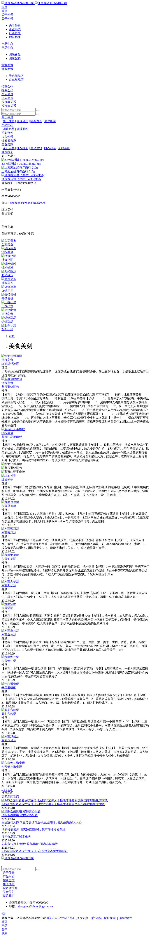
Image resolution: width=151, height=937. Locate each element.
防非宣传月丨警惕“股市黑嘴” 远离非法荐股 (29, 843)
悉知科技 (97, 918)
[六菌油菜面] (10, 555)
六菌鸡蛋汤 (8, 740)
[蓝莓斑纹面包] (11, 379)
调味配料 (22, 128)
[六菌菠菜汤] (10, 528)
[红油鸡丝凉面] (11, 355)
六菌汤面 (7, 607)
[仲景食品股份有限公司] (34, 3)
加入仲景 (7, 94)
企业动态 (22, 121)
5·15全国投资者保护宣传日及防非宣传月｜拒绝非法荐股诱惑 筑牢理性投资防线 (53, 804)
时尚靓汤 (50, 148)
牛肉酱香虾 (8, 687)
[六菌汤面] (8, 604)
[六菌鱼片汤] (10, 630)
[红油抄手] (8, 475)
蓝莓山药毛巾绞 (11, 437)
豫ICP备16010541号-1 (60, 918)
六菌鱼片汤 (8, 634)
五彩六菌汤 (8, 713)
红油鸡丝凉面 (10, 363)
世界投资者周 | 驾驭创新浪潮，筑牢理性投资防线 (33, 829)
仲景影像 (50, 121)
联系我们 (7, 152)
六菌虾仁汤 (8, 660)
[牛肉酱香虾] (10, 683)
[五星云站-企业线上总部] (3, 914)
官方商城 (7, 65)
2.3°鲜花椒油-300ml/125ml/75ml (21, 163)
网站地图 (125, 918)
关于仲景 (7, 14)
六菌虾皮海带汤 (11, 766)
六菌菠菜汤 (8, 532)
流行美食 (9, 148)
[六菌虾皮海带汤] (13, 762)
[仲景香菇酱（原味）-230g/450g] (22, 175)
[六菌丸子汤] (10, 581)
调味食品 (9, 128)
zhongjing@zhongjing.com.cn (27, 202)
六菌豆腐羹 (8, 505)
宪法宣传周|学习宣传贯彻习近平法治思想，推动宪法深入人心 (41, 822)
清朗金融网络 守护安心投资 (19, 815)
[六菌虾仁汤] (10, 657)
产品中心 (7, 43)
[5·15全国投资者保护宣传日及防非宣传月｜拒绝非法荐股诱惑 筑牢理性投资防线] (54, 800)
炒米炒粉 (36, 148)
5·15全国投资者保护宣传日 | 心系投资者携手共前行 (34, 851)
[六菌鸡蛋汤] (10, 736)
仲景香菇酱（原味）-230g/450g (21, 179)
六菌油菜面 (8, 558)
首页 (4, 7)
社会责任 (36, 121)
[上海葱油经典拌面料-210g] (19, 167)
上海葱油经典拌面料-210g (18, 171)
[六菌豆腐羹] (10, 502)
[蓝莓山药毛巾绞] (13, 429)
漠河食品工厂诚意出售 (16, 836)
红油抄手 (7, 479)
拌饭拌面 (22, 148)
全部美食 (64, 148)
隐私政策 (109, 918)
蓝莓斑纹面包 (10, 386)
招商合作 (7, 86)
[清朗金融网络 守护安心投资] (21, 811)
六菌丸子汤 (8, 585)
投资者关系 (8, 101)
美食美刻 (7, 144)
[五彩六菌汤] (10, 709)
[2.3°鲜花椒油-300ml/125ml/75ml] (22, 159)
